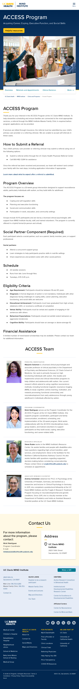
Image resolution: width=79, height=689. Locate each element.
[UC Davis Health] (10, 622)
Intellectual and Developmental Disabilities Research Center (63, 589)
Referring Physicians (48, 651)
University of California (64, 644)
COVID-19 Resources (48, 664)
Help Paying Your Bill (48, 655)
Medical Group (8, 662)
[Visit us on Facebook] (52, 623)
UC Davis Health (9, 96)
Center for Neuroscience (62, 608)
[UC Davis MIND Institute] (15, 5)
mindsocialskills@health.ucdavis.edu (18, 551)
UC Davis (63, 632)
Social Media (27, 643)
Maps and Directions (29, 647)
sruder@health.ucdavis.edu (55, 464)
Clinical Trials (46, 647)
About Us (25, 634)
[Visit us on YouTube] (47, 623)
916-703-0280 (16, 584)
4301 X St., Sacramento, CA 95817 (65, 674)
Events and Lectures (35, 590)
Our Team (31, 599)
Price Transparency (48, 660)
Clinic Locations (47, 643)
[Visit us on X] (62, 623)
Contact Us (7, 593)
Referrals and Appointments (27, 90)
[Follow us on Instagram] (67, 623)
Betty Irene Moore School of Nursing (10, 656)
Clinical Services (49, 90)
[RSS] (73, 623)
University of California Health (66, 638)
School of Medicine (10, 651)
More (69, 90)
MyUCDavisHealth (47, 632)
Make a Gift (66, 570)
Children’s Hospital (10, 634)
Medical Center (9, 630)
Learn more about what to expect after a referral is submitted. (28, 174)
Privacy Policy (15, 676)
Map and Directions (35, 595)
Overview (9, 90)
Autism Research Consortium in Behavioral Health (64, 581)
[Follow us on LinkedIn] (57, 623)
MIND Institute (21, 96)
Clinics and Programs (34, 96)
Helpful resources (14, 30)
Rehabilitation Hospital (8, 639)
